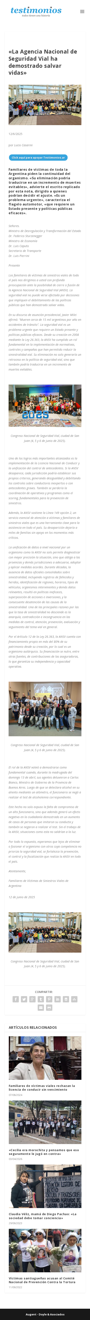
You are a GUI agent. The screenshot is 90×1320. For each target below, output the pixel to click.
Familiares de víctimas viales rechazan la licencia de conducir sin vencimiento (42, 1088)
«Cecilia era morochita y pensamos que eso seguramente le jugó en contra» (44, 1152)
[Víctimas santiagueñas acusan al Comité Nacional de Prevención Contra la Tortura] (45, 1250)
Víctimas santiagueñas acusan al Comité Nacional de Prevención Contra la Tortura (42, 1280)
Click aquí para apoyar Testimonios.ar (38, 157)
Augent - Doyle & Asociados (45, 1314)
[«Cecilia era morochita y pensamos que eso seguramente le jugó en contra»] (45, 1122)
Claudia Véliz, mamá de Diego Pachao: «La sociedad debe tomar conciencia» (43, 1216)
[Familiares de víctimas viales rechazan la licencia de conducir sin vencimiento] (45, 1058)
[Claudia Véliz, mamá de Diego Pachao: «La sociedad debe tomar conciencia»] (45, 1186)
